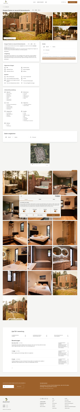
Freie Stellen (67, 400)
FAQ (53, 401)
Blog (53, 398)
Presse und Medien (68, 401)
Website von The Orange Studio (7, 409)
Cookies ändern (67, 408)
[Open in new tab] (63, 2)
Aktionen (53, 406)
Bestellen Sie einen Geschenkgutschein (46, 388)
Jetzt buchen (72, 2)
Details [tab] (40, 199)
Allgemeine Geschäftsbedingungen (70, 406)
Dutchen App (54, 408)
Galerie (53, 400)
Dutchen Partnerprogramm (69, 403)
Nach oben (74, 170)
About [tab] (54, 199)
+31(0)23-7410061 (42, 401)
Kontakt (66, 398)
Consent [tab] (26, 199)
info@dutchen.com (43, 403)
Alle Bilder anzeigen (10, 38)
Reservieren (59, 58)
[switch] (34, 211)
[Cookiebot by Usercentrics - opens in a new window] (56, 196)
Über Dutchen (54, 403)
